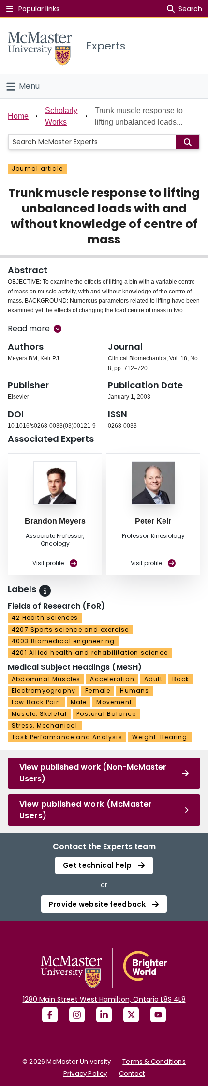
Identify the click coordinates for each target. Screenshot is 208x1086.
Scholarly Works (61, 116)
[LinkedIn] (104, 1014)
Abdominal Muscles (46, 679)
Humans (134, 690)
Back (181, 679)
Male (79, 702)
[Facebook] (50, 1014)
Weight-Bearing (160, 737)
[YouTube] (158, 1014)
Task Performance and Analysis (67, 737)
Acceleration (112, 679)
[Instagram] (77, 1014)
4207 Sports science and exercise (70, 629)
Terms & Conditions (154, 1061)
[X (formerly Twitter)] (131, 1014)
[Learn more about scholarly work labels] (45, 591)
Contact (132, 1073)
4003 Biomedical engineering (63, 641)
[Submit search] (187, 142)
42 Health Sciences (45, 618)
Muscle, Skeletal (39, 714)
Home (18, 116)
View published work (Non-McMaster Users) (92, 773)
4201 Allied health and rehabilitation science (90, 652)
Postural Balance (106, 714)
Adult (153, 679)
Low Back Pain (36, 702)
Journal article (37, 168)
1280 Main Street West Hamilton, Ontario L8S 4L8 (104, 999)
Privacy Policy (85, 1073)
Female (97, 690)
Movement (114, 702)
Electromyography (43, 690)
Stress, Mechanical (45, 725)
